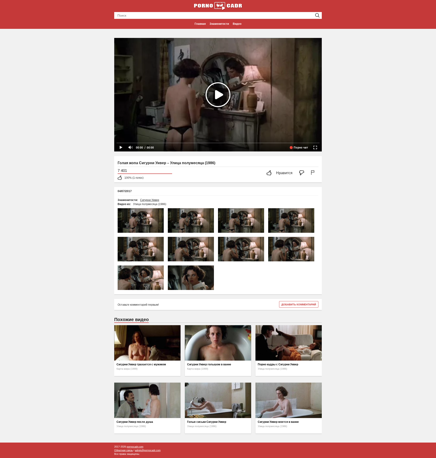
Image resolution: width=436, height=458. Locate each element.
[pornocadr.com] (218, 5)
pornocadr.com (135, 446)
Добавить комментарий (298, 304)
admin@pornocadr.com (148, 450)
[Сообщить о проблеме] (313, 173)
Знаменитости (219, 23)
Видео (237, 23)
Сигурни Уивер (149, 200)
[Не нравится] (303, 173)
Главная (200, 23)
